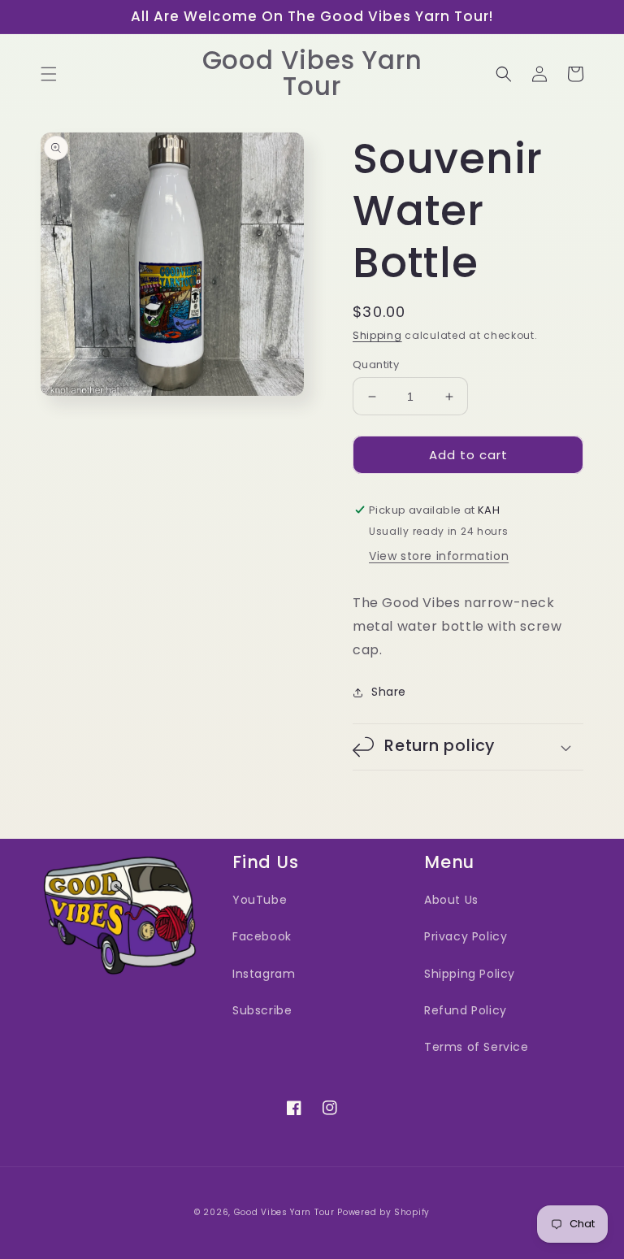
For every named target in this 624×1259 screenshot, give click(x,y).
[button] (49, 74)
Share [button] (388, 692)
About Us (451, 900)
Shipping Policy (469, 974)
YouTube (259, 900)
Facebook (262, 936)
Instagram (263, 974)
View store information (439, 556)
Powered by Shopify (383, 1212)
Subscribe (262, 1010)
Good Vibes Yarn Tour (284, 1212)
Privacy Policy (465, 936)
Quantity (376, 364)
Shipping (377, 335)
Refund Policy (465, 1010)
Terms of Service (476, 1047)
